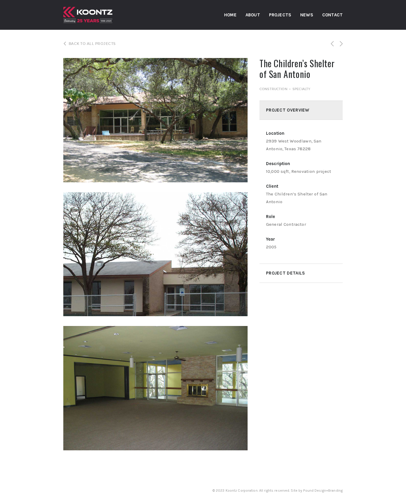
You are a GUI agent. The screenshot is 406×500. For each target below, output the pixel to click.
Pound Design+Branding (323, 490)
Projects (280, 15)
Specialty (301, 89)
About (253, 15)
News (306, 15)
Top (392, 486)
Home (230, 15)
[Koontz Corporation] (90, 15)
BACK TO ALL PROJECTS (92, 44)
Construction (273, 89)
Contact (332, 15)
